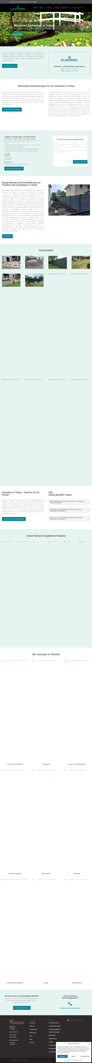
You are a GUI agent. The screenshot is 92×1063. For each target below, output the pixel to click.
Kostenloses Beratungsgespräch (14, 519)
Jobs (70, 8)
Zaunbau (46, 983)
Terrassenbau (46, 764)
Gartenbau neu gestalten (14, 168)
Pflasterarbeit (53, 1039)
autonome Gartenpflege (55, 1052)
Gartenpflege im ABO (54, 1026)
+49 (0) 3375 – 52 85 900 (71, 69)
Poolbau (51, 1042)
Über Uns (41, 8)
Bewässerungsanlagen (15, 873)
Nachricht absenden (80, 162)
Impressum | (22, 1059)
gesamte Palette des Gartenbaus (77, 92)
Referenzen (64, 8)
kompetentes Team (35, 98)
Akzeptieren (62, 1056)
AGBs (26, 1059)
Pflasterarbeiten (46, 873)
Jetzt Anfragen (17, 34)
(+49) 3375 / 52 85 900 (15, 2)
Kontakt (74, 8)
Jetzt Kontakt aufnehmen (12, 109)
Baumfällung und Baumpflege (15, 983)
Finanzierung (57, 8)
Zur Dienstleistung (9, 66)
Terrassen (37, 210)
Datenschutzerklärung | (15, 1059)
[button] (89, 1043)
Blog (79, 8)
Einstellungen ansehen (84, 1056)
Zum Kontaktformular (22, 1008)
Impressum (81, 1060)
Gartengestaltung (54, 1023)
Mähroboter (77, 873)
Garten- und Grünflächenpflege (76, 764)
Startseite (35, 8)
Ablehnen (73, 1056)
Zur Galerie (7, 236)
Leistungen (48, 8)
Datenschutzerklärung (75, 1060)
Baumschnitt (38, 225)
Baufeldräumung (76, 983)
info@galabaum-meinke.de (71, 71)
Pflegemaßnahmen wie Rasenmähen (58, 108)
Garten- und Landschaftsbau (15, 764)
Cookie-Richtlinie (67, 1060)
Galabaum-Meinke (21, 57)
